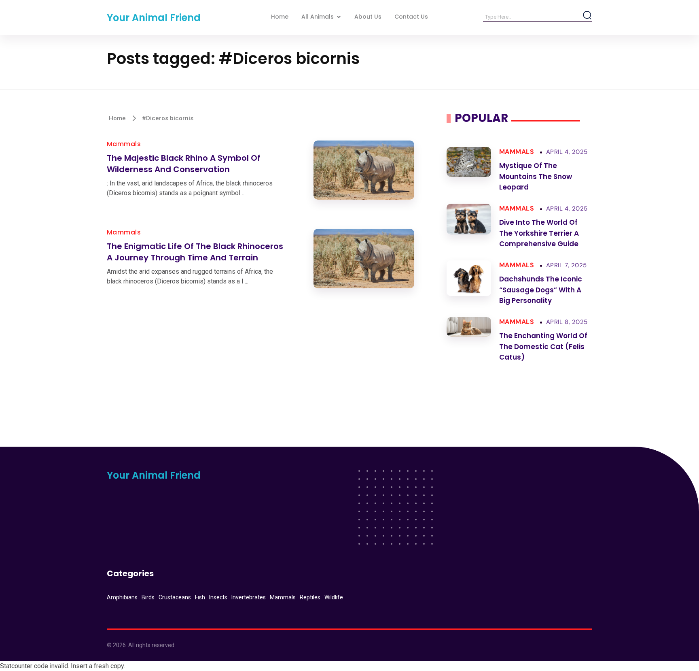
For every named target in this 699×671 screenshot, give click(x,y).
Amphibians (122, 597)
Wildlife (333, 597)
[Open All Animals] (338, 17)
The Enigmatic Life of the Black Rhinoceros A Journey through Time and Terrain (195, 252)
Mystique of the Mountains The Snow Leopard (535, 176)
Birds (148, 597)
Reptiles (310, 597)
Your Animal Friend (154, 17)
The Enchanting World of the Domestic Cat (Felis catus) (543, 346)
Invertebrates (248, 597)
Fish (200, 597)
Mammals (124, 144)
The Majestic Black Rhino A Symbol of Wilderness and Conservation (184, 163)
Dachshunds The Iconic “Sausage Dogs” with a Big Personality (540, 289)
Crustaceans (175, 597)
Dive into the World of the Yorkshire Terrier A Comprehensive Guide (539, 233)
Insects (218, 597)
